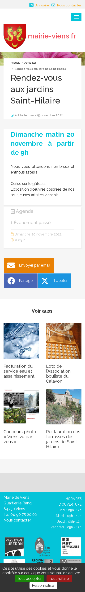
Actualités (30, 62)
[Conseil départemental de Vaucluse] (70, 562)
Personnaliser (43, 585)
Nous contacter (68, 5)
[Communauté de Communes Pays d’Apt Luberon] (14, 546)
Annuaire (42, 5)
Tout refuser (59, 578)
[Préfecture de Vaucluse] (71, 546)
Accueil (15, 62)
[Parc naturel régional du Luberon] (42, 546)
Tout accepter (29, 578)
